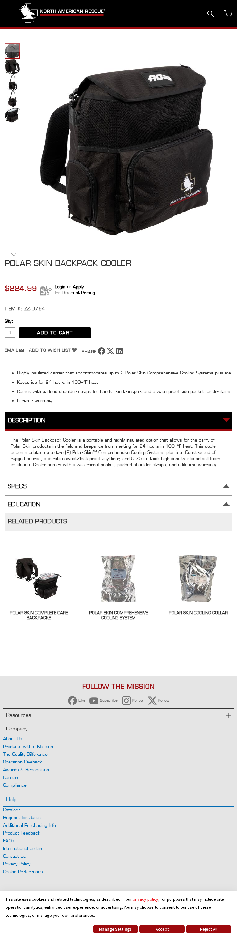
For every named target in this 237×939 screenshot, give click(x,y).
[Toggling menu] (8, 13)
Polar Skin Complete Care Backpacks (39, 615)
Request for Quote (22, 817)
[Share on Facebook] (101, 353)
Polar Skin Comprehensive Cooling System (118, 615)
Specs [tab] (17, 486)
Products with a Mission (28, 746)
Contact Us (14, 856)
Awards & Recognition (26, 769)
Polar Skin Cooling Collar (198, 612)
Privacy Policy (16, 863)
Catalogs (12, 809)
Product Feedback (21, 832)
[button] (12, 47)
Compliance (15, 785)
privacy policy (145, 899)
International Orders (23, 848)
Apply (78, 286)
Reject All (208, 929)
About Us (12, 738)
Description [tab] (27, 420)
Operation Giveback (22, 761)
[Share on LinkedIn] (119, 353)
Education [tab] (24, 504)
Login (60, 286)
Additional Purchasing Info (29, 825)
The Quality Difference (25, 754)
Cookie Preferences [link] (23, 871)
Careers (11, 777)
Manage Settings (115, 929)
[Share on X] (110, 353)
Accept (162, 929)
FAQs (8, 840)
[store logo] (62, 13)
